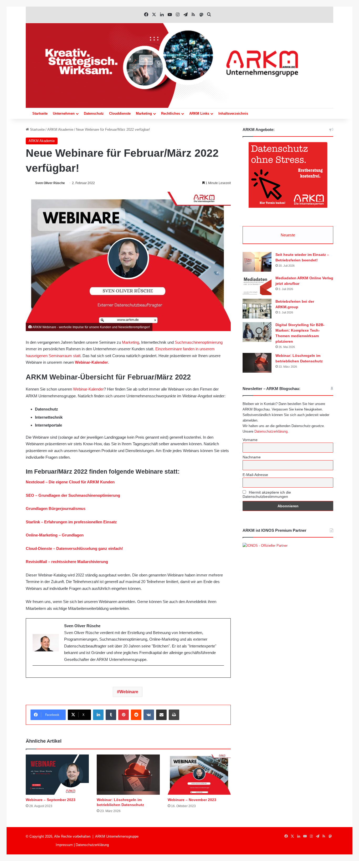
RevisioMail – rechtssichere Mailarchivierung (67, 561)
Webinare (128, 692)
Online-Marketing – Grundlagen (55, 535)
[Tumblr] (111, 715)
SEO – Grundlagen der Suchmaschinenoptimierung (73, 495)
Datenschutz (94, 113)
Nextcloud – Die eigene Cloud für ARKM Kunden (70, 482)
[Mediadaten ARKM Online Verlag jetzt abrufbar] (257, 285)
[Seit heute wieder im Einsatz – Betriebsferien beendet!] (257, 262)
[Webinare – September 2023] (57, 774)
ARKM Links (199, 113)
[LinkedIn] (98, 715)
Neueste (288, 235)
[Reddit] (136, 715)
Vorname (250, 440)
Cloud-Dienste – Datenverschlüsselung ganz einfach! (74, 548)
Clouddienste (120, 113)
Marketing (144, 113)
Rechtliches (170, 113)
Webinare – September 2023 (50, 800)
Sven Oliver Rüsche (50, 183)
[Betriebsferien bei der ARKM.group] (257, 308)
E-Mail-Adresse (255, 475)
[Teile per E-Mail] (161, 715)
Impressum (64, 845)
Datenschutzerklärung (271, 431)
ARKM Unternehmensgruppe (117, 836)
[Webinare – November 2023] (199, 774)
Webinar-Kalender (91, 362)
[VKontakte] (148, 715)
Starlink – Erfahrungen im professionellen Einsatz (71, 522)
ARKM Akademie (60, 129)
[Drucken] (174, 715)
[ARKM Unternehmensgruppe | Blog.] (179, 65)
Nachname (252, 457)
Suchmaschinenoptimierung (199, 342)
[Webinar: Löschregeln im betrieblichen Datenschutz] (128, 774)
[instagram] (35, 674)
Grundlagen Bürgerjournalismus (55, 508)
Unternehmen (64, 113)
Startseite (40, 113)
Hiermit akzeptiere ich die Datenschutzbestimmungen (267, 494)
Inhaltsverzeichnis (233, 113)
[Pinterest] (123, 715)
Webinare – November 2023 (192, 800)
